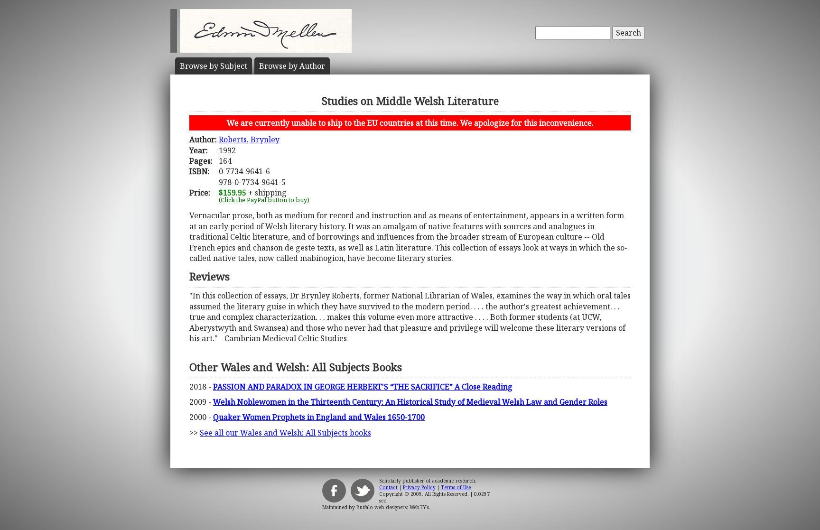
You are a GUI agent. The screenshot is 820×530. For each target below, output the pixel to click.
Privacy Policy (419, 487)
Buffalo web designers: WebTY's (392, 507)
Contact (388, 487)
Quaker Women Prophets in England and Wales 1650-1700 (319, 417)
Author (292, 66)
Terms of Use (456, 487)
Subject (213, 66)
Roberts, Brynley (249, 139)
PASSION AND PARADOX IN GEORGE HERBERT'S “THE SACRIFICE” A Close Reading (362, 386)
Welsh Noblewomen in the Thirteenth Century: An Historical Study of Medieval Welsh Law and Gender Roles (410, 402)
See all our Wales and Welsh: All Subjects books (285, 433)
